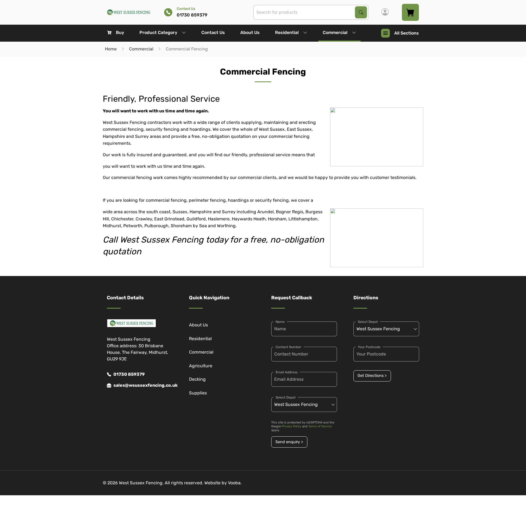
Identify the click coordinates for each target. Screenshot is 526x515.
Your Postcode (369, 347)
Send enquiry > (289, 442)
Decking (197, 379)
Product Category (158, 32)
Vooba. (235, 482)
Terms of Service (320, 426)
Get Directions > (372, 375)
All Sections (406, 33)
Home (111, 49)
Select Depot (286, 397)
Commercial (335, 32)
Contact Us (213, 32)
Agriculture (200, 365)
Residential (287, 32)
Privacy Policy (291, 426)
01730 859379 (129, 374)
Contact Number (288, 347)
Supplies (198, 393)
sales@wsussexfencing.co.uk (143, 385)
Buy (120, 32)
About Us (250, 32)
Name (280, 322)
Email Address (287, 372)
